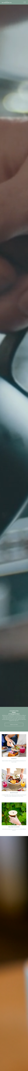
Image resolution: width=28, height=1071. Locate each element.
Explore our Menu (14, 724)
